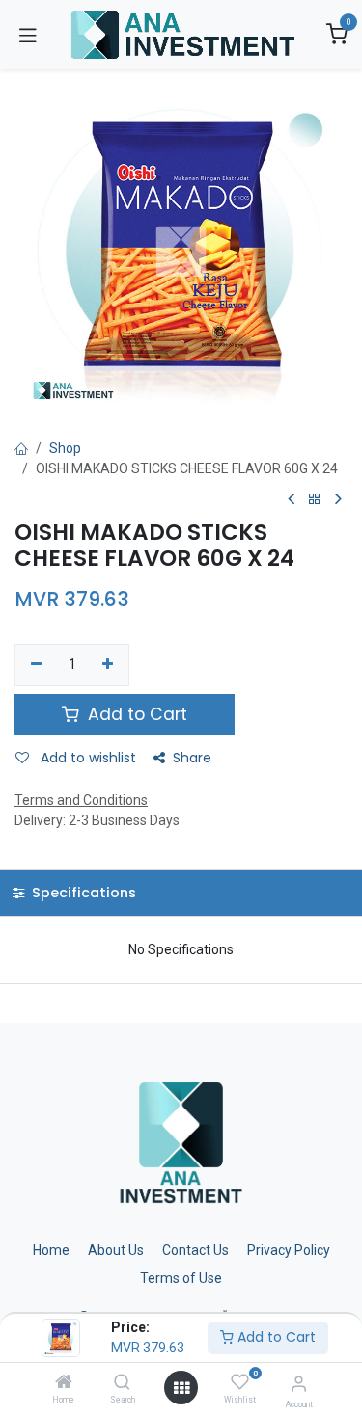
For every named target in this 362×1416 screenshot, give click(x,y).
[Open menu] (181, 1388)
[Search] (122, 1383)
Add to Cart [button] (135, 714)
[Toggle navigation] (28, 34)
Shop (65, 448)
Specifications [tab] (82, 892)
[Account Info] (299, 1384)
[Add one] (108, 665)
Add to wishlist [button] (86, 757)
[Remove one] (36, 665)
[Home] (63, 1383)
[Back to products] (314, 500)
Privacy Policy (288, 1250)
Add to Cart (275, 1337)
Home (51, 1250)
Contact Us (195, 1250)
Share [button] (192, 757)
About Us (116, 1250)
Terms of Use (181, 1278)
